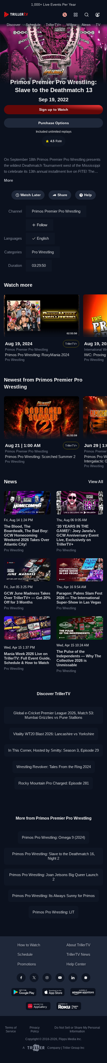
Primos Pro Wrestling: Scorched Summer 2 (40, 456)
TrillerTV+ (53, 25)
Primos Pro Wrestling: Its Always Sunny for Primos (53, 896)
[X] (34, 977)
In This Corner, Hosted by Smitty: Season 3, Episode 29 (53, 750)
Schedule (33, 25)
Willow (71, 25)
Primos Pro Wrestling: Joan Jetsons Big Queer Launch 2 (53, 877)
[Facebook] (21, 977)
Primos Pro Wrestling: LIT (53, 912)
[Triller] (85, 977)
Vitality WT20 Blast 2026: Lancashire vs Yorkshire (53, 734)
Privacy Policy (35, 1029)
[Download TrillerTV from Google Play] (23, 992)
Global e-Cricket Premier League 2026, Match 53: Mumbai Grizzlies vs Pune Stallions (53, 715)
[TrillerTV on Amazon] (83, 992)
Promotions (26, 964)
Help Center (76, 964)
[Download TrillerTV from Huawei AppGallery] (38, 1006)
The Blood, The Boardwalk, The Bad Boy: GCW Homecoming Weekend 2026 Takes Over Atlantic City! (26, 535)
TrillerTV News (78, 954)
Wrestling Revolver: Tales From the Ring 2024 (53, 767)
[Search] (86, 14)
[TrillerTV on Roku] (68, 1006)
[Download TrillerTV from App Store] (53, 992)
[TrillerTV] (16, 14)
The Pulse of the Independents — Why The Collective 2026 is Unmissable (78, 658)
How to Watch (28, 945)
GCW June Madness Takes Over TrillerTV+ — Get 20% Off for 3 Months (27, 597)
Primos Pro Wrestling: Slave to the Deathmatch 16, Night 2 (53, 856)
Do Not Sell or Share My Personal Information (77, 1029)
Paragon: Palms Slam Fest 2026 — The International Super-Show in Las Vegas (79, 597)
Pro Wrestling (43, 252)
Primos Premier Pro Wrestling (56, 211)
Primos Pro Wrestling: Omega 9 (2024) (53, 837)
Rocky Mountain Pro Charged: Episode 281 (53, 783)
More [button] (8, 180)
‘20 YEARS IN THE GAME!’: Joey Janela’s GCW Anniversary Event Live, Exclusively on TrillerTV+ (77, 535)
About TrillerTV (78, 945)
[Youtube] (59, 977)
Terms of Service (10, 1029)
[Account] (97, 14)
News (86, 25)
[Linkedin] (72, 977)
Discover (13, 25)
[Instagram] (47, 977)
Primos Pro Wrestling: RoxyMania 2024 (37, 355)
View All (95, 482)
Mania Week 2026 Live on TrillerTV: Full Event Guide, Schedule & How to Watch (27, 658)
